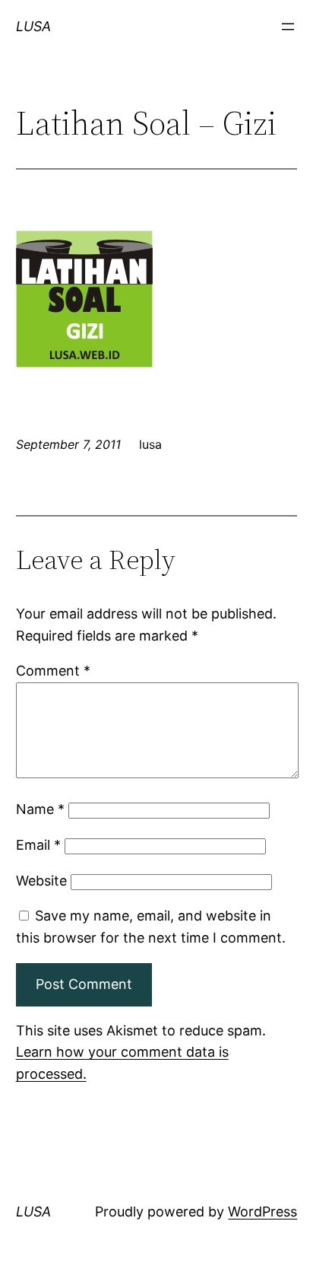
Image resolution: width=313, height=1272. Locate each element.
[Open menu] (288, 26)
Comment (53, 671)
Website (41, 881)
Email (38, 845)
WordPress (262, 1212)
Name (40, 809)
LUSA (33, 26)
